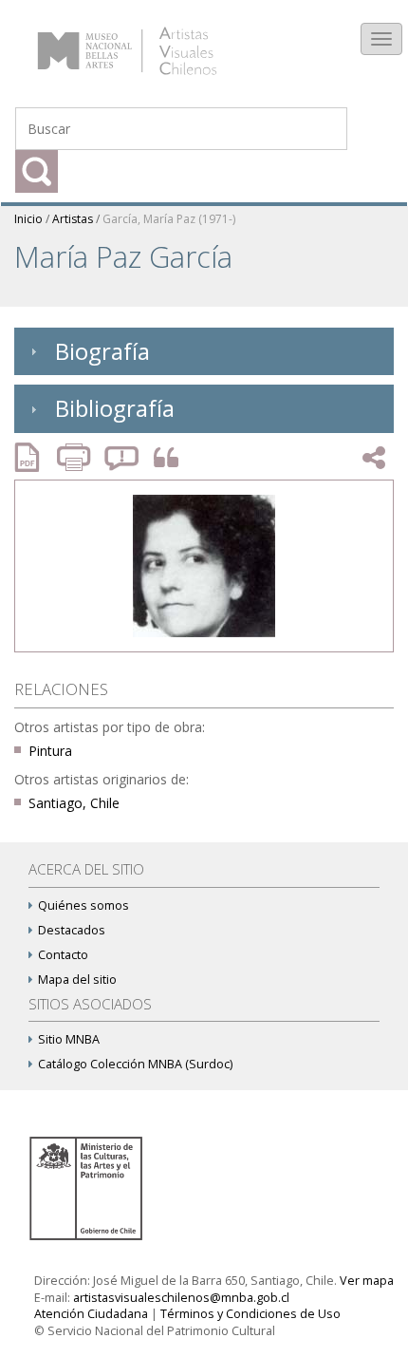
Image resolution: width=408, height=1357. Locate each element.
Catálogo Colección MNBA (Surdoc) (135, 1064)
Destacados (71, 930)
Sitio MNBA (69, 1039)
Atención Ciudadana (91, 1314)
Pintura (50, 751)
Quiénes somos (83, 905)
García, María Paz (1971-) (168, 219)
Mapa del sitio (77, 979)
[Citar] (161, 458)
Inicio (28, 219)
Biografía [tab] (102, 351)
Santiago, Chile (74, 803)
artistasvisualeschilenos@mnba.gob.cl (181, 1298)
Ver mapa (367, 1280)
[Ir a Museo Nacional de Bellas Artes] (89, 1187)
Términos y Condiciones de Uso (250, 1314)
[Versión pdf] (33, 457)
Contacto (63, 955)
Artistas (72, 219)
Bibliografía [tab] (115, 408)
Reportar (122, 457)
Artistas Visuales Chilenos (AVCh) (150, 42)
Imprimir (76, 457)
